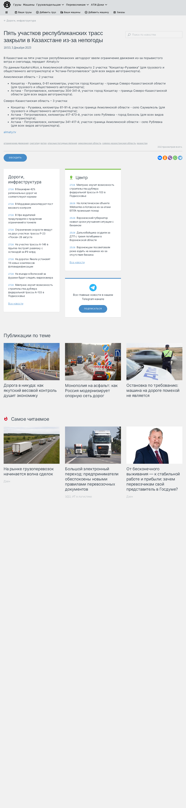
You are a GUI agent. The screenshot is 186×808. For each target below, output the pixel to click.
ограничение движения (16, 143)
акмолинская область (89, 143)
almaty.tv (10, 132)
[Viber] (170, 158)
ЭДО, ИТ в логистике (78, 496)
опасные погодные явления (62, 143)
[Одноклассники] (165, 158)
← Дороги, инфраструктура (20, 20)
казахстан (142, 143)
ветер (44, 143)
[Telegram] (180, 158)
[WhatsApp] (175, 158)
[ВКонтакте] (160, 158)
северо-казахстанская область (119, 143)
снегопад (35, 143)
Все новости (15, 303)
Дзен (7, 481)
